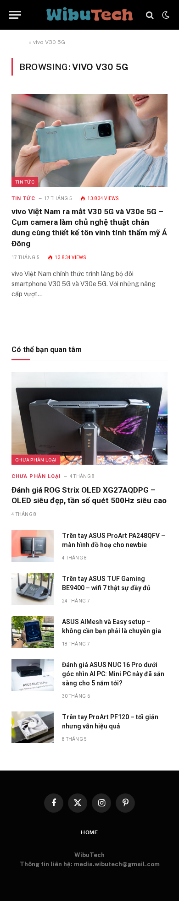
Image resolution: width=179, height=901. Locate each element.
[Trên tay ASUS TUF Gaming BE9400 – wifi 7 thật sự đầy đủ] (32, 589)
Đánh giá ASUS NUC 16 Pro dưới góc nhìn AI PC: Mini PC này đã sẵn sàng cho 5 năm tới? (113, 674)
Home (19, 42)
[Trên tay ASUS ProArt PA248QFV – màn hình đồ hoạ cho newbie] (32, 546)
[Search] (150, 15)
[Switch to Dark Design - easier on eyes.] (165, 15)
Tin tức (24, 182)
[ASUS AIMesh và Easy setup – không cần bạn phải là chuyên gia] (32, 632)
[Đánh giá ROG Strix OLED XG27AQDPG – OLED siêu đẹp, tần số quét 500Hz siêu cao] (89, 418)
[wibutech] (89, 15)
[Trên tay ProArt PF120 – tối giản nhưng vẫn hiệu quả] (32, 727)
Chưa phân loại (35, 459)
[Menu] (15, 15)
